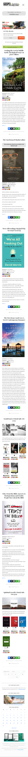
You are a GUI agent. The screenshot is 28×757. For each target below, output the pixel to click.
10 (3, 717)
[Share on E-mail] (14, 128)
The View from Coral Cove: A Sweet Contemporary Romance (14, 319)
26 (10, 723)
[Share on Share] (9, 128)
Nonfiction (9, 131)
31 (3, 725)
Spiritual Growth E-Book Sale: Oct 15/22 (14, 593)
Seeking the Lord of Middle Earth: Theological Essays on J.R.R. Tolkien (14, 53)
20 (22, 674)
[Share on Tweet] (11, 128)
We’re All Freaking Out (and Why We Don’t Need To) (14, 230)
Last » (17, 677)
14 (17, 717)
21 (17, 720)
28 (17, 723)
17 (3, 720)
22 (21, 720)
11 (12, 674)
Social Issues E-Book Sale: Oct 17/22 (14, 420)
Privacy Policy (20, 749)
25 (6, 723)
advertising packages (18, 704)
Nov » (15, 728)
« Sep (12, 728)
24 (3, 723)
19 (10, 720)
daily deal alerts (22, 689)
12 (15, 674)
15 (21, 717)
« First (13, 671)
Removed (11, 220)
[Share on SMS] (19, 128)
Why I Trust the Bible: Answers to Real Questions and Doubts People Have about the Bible (14, 496)
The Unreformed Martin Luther (14, 140)
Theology (14, 131)
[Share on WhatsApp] (16, 128)
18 (6, 720)
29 (21, 723)
